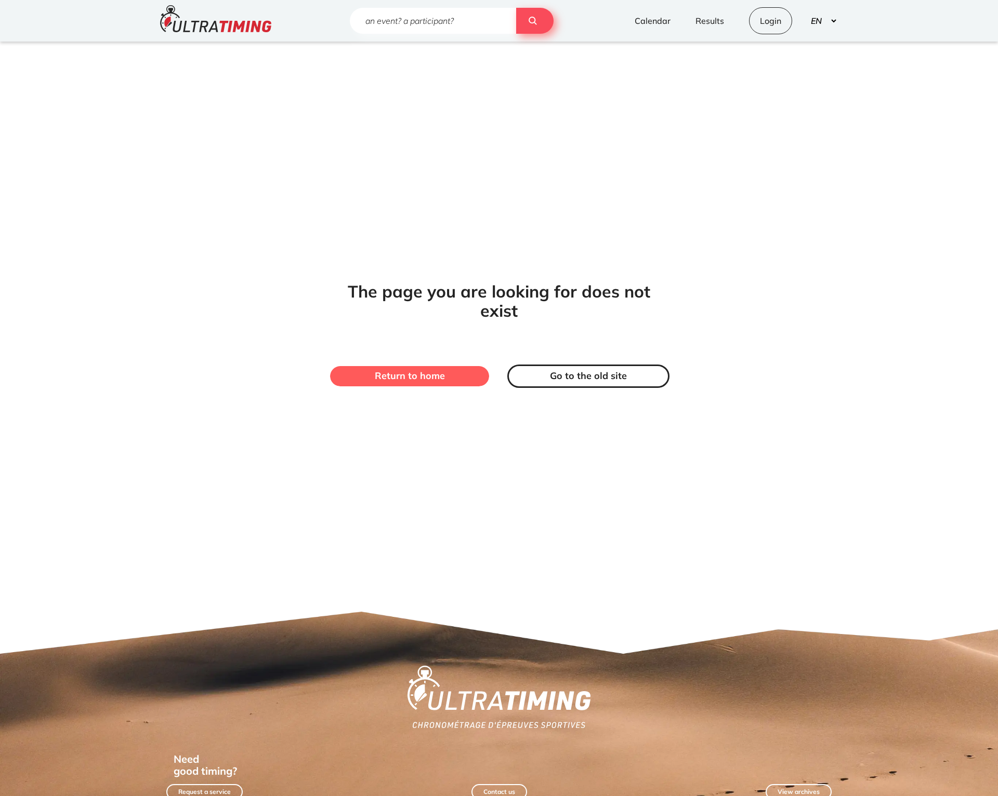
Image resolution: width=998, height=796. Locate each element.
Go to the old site (588, 376)
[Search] (535, 21)
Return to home (410, 376)
